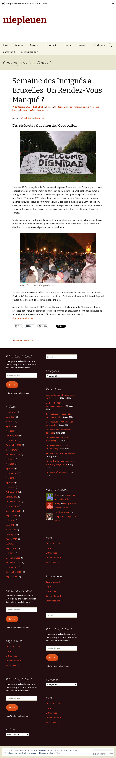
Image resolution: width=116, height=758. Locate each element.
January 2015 (12, 496)
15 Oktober (40, 106)
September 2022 (13, 445)
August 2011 (11, 576)
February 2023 (12, 435)
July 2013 (10, 543)
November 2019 (13, 454)
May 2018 (10, 478)
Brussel (49, 106)
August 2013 (11, 539)
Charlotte (58, 106)
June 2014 (10, 525)
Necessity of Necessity (56, 472)
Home (6, 45)
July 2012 (10, 553)
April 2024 (10, 426)
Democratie (51, 45)
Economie (82, 45)
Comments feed (53, 557)
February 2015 (12, 492)
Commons (34, 45)
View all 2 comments (24, 340)
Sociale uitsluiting (29, 51)
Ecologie (67, 45)
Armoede (19, 45)
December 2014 (13, 501)
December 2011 (13, 557)
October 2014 (12, 506)
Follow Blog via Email (19, 356)
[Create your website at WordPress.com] (58, 3)
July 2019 (10, 459)
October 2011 (12, 567)
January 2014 (12, 534)
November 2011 (13, 562)
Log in (48, 548)
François (85, 106)
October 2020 (12, 449)
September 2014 (13, 510)
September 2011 (13, 572)
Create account (53, 543)
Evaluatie (68, 106)
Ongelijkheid (9, 51)
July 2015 (10, 487)
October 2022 (12, 440)
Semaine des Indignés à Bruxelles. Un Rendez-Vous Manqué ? (57, 90)
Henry (57, 503)
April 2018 (10, 482)
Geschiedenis (100, 45)
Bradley (58, 495)
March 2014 (11, 529)
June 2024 (10, 417)
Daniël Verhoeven (40, 110)
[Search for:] (110, 45)
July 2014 (10, 520)
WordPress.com (53, 562)
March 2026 (11, 412)
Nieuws (23, 110)
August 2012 (11, 548)
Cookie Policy (55, 753)
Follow (12, 384)
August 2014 (11, 515)
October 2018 (12, 473)
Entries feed (51, 552)
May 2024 (10, 421)
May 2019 (10, 463)
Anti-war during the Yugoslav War (61, 453)
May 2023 (10, 431)
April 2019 (10, 468)
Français (76, 106)
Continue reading (22, 317)
